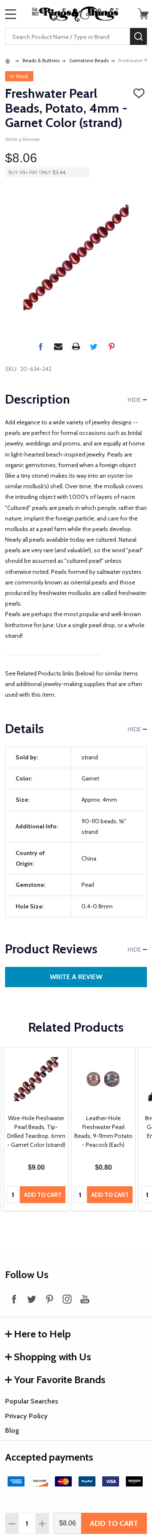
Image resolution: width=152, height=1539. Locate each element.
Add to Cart (114, 1523)
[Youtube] (85, 1298)
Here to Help (42, 1334)
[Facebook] (40, 346)
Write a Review (22, 139)
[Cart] (143, 14)
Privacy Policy (26, 1416)
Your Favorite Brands (60, 1379)
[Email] (58, 346)
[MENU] (10, 13)
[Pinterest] (111, 346)
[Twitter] (93, 346)
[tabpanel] (36, 1129)
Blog (12, 1430)
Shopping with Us (52, 1357)
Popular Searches (31, 1401)
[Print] (76, 346)
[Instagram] (67, 1298)
